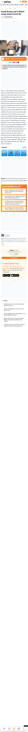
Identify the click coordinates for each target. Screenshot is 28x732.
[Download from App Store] (15, 275)
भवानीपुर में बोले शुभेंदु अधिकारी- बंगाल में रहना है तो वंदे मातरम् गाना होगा (14, 309)
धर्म (20, 266)
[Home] (7, 2)
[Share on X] (18, 62)
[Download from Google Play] (6, 275)
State (6, 8)
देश (3, 266)
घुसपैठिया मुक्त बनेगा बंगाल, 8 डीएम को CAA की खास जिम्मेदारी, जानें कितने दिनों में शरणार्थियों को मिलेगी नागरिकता (14, 320)
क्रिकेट (4, 268)
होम (1, 4)
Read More (3, 244)
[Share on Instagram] (16, 62)
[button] (14, 48)
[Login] (14, 729)
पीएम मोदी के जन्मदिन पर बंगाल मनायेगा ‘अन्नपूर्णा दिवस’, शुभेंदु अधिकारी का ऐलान (14, 304)
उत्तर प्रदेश (11, 4)
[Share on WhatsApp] (10, 62)
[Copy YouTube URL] (14, 62)
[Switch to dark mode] (20, 2)
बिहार (8, 4)
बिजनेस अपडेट (16, 266)
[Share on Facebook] (12, 62)
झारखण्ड (4, 4)
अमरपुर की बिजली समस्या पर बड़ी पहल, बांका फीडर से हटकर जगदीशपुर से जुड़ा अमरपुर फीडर (15, 197)
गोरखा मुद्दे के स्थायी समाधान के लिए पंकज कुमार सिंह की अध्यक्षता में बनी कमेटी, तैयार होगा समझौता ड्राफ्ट (14, 325)
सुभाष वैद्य (8, 236)
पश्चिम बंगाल (16, 4)
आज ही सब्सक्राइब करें (14, 257)
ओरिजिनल (22, 4)
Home (2, 8)
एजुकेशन (26, 4)
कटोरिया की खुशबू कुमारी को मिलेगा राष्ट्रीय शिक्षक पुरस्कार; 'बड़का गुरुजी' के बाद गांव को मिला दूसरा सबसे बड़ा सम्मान (14, 191)
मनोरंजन (11, 266)
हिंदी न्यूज (8, 270)
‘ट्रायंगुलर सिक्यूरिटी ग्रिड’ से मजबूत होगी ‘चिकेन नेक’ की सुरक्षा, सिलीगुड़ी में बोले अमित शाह (14, 314)
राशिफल (8, 268)
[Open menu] (2, 2)
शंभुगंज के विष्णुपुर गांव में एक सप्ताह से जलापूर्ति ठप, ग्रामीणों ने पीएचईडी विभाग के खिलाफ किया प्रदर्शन (14, 208)
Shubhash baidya (8, 16)
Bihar (10, 8)
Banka (14, 8)
